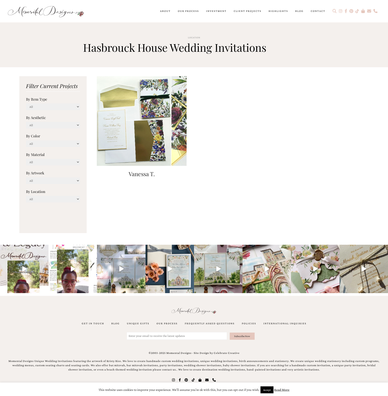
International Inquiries (284, 323)
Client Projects (247, 11)
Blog (299, 11)
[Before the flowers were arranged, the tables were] (121, 269)
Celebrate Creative (227, 353)
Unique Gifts (138, 323)
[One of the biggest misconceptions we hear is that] (364, 269)
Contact (318, 11)
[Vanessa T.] (142, 120)
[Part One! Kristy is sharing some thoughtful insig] (72, 269)
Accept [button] (267, 390)
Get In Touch (93, 323)
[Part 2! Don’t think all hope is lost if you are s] (24, 269)
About (165, 11)
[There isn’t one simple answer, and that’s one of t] (315, 269)
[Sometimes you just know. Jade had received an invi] (218, 269)
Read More (281, 390)
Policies (249, 323)
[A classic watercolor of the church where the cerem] (170, 269)
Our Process (188, 11)
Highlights (278, 11)
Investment (216, 11)
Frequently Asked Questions (210, 323)
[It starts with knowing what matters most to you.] (266, 269)
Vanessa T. (142, 173)
